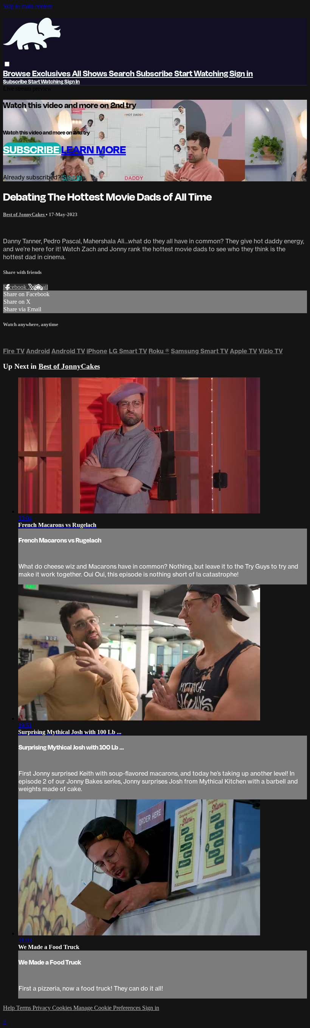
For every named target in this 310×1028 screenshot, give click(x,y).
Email (41, 287)
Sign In (72, 81)
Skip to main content (27, 6)
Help (9, 1008)
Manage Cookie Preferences (107, 1008)
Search (122, 73)
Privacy (42, 1008)
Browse (17, 73)
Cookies (62, 1008)
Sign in (241, 73)
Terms (24, 1008)
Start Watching (201, 73)
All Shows (90, 73)
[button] (7, 64)
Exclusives (52, 73)
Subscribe (32, 149)
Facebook (15, 287)
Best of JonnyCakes (24, 214)
